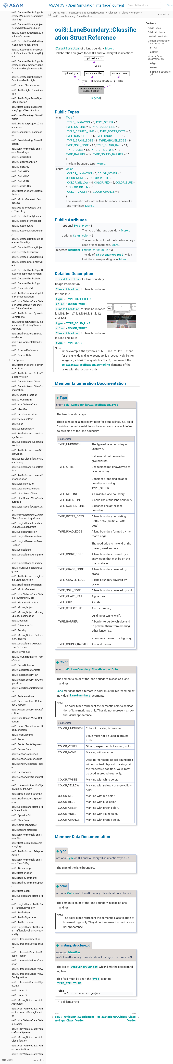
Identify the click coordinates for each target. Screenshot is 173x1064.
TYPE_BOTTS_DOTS (113, 131)
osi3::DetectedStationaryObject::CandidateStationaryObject (27, 53)
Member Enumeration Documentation (158, 42)
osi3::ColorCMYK (21, 157)
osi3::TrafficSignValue (23, 917)
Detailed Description (157, 36)
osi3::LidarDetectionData (25, 488)
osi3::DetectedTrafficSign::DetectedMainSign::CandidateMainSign (27, 16)
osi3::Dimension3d (22, 288)
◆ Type (153, 47)
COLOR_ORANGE (104, 191)
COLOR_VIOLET (77, 191)
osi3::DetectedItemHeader (26, 220)
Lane (60, 691)
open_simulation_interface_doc (86, 12)
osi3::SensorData (21, 749)
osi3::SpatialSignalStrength (26, 793)
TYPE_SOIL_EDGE (77, 145)
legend (95, 98)
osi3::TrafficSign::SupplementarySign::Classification (74, 1018)
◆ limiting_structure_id (160, 73)
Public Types (154, 28)
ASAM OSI (59, 12)
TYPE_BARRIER (75, 154)
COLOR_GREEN (78, 187)
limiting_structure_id (95, 250)
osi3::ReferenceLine (22, 696)
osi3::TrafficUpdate (22, 922)
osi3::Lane (17, 423)
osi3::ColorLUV (20, 176)
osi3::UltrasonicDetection (25, 939)
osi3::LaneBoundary (22, 428)
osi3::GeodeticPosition (24, 394)
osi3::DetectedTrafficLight (26, 278)
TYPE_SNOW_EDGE (108, 136)
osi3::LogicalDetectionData (26, 536)
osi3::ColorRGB (20, 181)
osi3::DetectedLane (22, 225)
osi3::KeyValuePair (22, 419)
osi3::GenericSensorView (25, 381)
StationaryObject (109, 254)
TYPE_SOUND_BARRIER (108, 154)
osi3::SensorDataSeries (24, 754)
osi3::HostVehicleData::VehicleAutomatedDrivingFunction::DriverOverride (27, 305)
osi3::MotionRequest (23, 589)
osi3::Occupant (19, 620)
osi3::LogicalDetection (24, 531)
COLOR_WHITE (99, 178)
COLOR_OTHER (107, 173)
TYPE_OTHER (104, 122)
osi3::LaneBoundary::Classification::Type (91, 404)
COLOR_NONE (75, 178)
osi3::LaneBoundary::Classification (72, 16)
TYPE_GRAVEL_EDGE (112, 140)
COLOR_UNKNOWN (79, 173)
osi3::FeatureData (21, 355)
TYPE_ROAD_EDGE (78, 136)
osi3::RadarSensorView (24, 674)
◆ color (153, 67)
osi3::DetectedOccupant (25, 252)
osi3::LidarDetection (22, 483)
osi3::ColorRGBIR (21, 186)
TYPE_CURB (75, 149)
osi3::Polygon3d (20, 651)
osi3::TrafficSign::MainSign (26, 584)
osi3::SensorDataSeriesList (26, 758)
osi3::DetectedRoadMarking (27, 256)
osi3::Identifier (19, 409)
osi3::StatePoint (20, 820)
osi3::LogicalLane (21, 549)
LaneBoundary (80, 695)
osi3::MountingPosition (24, 602)
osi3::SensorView (21, 772)
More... (109, 48)
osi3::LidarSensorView (24, 493)
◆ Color (154, 52)
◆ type (153, 63)
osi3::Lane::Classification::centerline (85, 364)
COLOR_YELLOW (77, 182)
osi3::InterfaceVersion (23, 414)
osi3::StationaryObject (23, 824)
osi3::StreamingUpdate (24, 829)
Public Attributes (156, 32)
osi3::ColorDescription (24, 161)
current (162, 14)
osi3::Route (17, 739)
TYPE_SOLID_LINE (103, 126)
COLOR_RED (102, 182)
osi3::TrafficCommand (23, 877)
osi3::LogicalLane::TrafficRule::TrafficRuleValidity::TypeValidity (27, 931)
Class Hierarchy (131, 12)
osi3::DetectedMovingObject (27, 247)
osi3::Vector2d (19, 990)
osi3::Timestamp (21, 868)
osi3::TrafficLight (20, 890)
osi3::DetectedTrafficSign (25, 283)
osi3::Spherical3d (21, 815)
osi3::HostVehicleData (24, 404)
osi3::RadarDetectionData (25, 669)
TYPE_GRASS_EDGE (80, 140)
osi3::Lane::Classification (25, 85)
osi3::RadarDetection (23, 665)
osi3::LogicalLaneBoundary (26, 563)
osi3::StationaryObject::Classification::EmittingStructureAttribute (27, 325)
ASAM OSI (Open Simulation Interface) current (86, 5)
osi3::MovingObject (22, 607)
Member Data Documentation (155, 57)
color (85, 235)
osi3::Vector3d (19, 995)
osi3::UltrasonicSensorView (27, 968)
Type (69, 117)
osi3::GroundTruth (21, 399)
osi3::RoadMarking (22, 734)
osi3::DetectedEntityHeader (26, 216)
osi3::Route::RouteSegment (26, 744)
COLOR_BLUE (124, 182)
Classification (67, 48)
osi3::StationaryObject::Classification (117, 1018)
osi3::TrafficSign (20, 912)
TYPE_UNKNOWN (78, 122)
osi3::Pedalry (18, 630)
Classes (113, 12)
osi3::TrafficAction (21, 872)
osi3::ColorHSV (20, 171)
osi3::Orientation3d (22, 625)
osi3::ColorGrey (20, 166)
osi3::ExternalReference (24, 350)
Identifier (74, 250)
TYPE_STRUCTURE (102, 149)
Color (69, 169)
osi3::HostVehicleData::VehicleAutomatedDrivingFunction (27, 1012)
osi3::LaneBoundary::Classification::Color (91, 669)
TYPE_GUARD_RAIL (108, 145)
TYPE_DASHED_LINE (80, 131)
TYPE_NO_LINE (76, 126)
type (85, 225)
